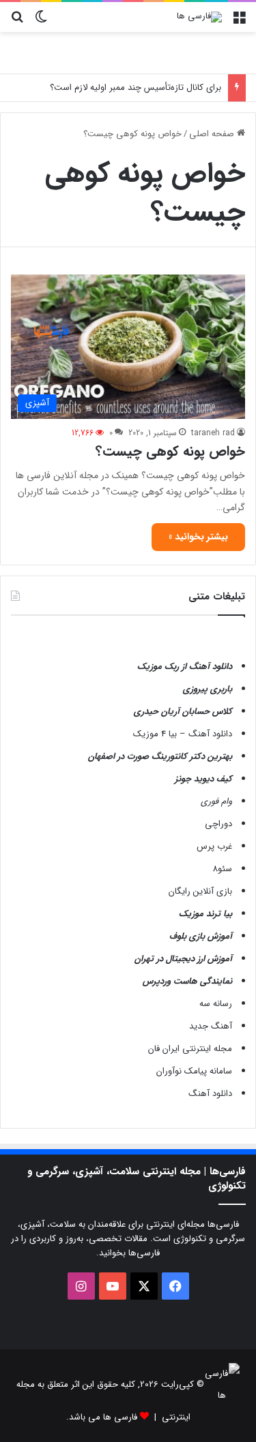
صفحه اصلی (213, 134)
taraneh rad (213, 432)
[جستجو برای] (17, 22)
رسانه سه (215, 1004)
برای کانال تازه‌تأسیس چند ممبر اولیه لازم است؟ (135, 87)
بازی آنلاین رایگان (200, 891)
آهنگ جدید (210, 1026)
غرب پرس (214, 846)
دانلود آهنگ (210, 1093)
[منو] (239, 22)
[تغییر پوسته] (41, 22)
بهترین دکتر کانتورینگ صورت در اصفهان (160, 756)
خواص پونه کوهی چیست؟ (170, 451)
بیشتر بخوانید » (198, 536)
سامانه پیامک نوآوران (194, 1071)
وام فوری (216, 801)
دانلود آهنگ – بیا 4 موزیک (182, 734)
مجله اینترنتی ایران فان (190, 1048)
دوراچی (218, 824)
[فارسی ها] (199, 17)
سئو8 (222, 869)
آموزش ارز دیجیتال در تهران (183, 959)
